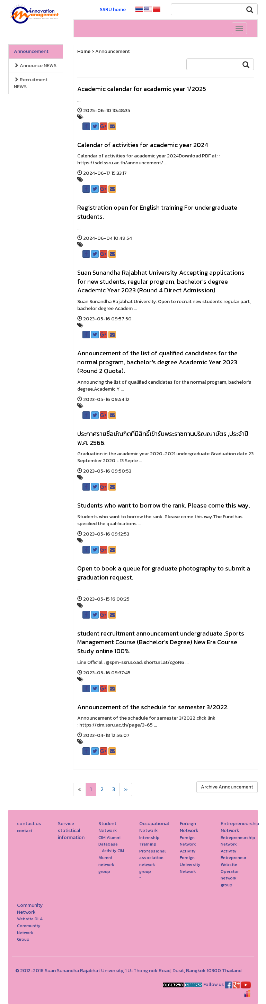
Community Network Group (29, 932)
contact (24, 830)
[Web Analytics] (173, 984)
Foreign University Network (190, 864)
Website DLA (30, 918)
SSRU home (113, 9)
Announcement (31, 51)
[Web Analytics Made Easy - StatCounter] (193, 984)
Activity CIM (113, 851)
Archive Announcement (227, 787)
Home (83, 51)
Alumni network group (106, 864)
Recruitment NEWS (30, 83)
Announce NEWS (37, 65)
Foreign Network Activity (188, 844)
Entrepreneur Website (233, 861)
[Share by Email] (112, 126)
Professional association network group (152, 861)
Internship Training (149, 841)
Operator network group (230, 878)
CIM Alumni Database (109, 841)
